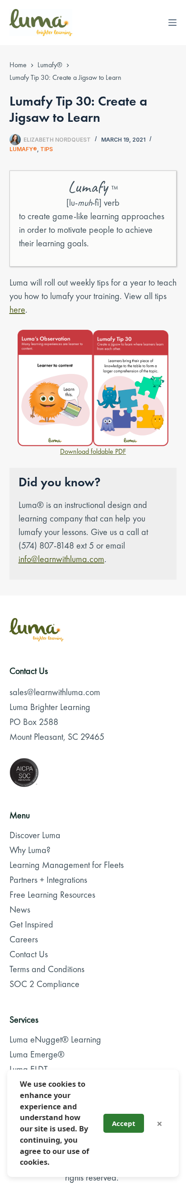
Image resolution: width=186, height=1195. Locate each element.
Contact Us (28, 954)
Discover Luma (34, 835)
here (17, 309)
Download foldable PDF (93, 451)
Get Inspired (31, 924)
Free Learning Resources (52, 894)
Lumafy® (23, 149)
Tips (46, 149)
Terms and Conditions (46, 969)
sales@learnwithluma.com (54, 692)
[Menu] (172, 22)
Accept (123, 1123)
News (19, 909)
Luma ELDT (28, 1069)
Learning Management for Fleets (66, 865)
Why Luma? (30, 850)
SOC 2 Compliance (44, 984)
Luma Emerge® (37, 1054)
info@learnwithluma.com (61, 559)
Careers (23, 939)
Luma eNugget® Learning (55, 1039)
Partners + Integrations (48, 880)
